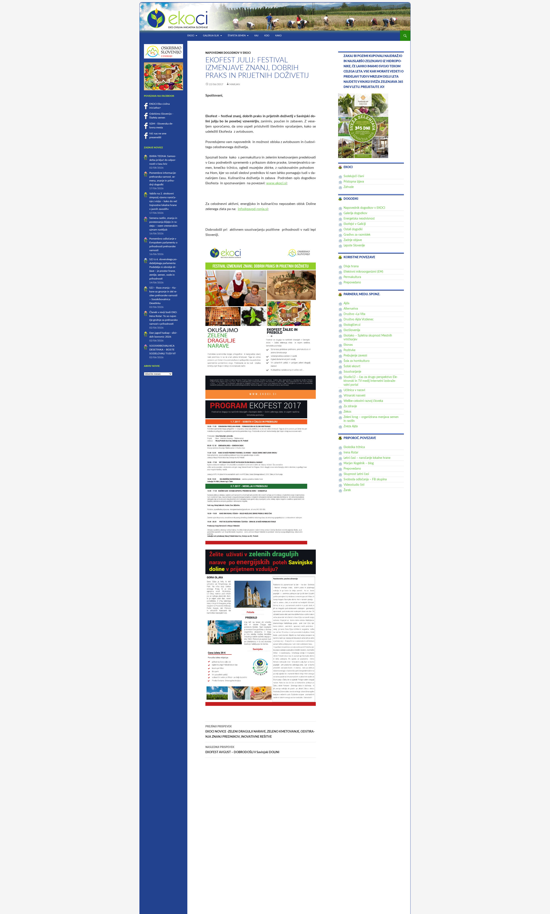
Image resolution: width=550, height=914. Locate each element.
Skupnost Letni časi (356, 474)
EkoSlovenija (352, 330)
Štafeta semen (237, 35)
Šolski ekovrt (352, 366)
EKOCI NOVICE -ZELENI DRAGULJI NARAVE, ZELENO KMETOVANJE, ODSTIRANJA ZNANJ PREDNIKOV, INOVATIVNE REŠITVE (260, 731)
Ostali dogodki (353, 229)
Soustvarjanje (352, 371)
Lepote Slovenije (354, 245)
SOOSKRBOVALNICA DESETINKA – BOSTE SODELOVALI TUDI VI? (162, 349)
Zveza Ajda (351, 426)
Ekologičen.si (352, 324)
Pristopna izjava (354, 181)
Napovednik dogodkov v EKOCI (228, 53)
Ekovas (348, 344)
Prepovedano (352, 282)
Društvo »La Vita (354, 314)
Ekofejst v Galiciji (355, 224)
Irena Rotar (351, 452)
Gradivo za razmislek (357, 234)
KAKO (278, 35)
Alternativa (351, 308)
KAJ (256, 35)
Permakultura (352, 277)
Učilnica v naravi (354, 390)
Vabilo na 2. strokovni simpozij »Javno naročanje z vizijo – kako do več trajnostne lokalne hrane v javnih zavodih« (163, 201)
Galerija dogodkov (355, 213)
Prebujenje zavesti (355, 355)
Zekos (347, 411)
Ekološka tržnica (354, 447)
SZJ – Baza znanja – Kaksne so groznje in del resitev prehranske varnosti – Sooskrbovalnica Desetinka (163, 295)
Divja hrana (351, 266)
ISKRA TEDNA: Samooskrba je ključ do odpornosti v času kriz (162, 160)
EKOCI (190, 35)
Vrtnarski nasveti (354, 395)
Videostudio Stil (354, 484)
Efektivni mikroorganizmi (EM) (363, 271)
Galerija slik (211, 35)
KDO (266, 35)
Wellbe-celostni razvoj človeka (363, 400)
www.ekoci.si (276, 183)
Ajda (346, 303)
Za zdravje (350, 406)
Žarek (347, 490)
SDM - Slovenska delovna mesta (161, 125)
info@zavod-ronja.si (253, 209)
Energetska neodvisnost (359, 218)
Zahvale (349, 187)
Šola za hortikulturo (357, 361)
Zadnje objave (353, 240)
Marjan (234, 84)
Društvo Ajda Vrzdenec (359, 319)
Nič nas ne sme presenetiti (157, 135)
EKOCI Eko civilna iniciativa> (159, 106)
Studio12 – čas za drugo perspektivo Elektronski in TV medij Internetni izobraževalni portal (371, 381)
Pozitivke (349, 350)
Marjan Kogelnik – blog (359, 463)
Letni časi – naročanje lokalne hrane (367, 457)
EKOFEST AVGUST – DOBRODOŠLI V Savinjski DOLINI (242, 750)
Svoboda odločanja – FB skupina (365, 479)
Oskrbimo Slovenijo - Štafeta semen (161, 115)
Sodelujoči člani (354, 176)
